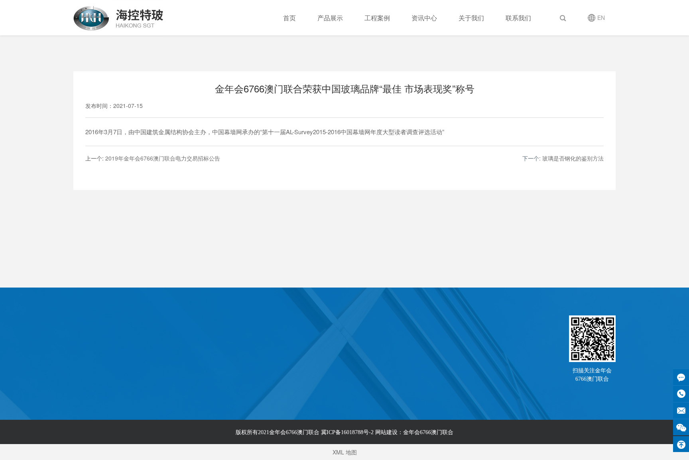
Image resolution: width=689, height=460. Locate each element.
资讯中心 (424, 17)
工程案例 (377, 17)
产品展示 (330, 17)
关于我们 (471, 17)
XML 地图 (345, 452)
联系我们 (518, 17)
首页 (289, 17)
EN (601, 18)
